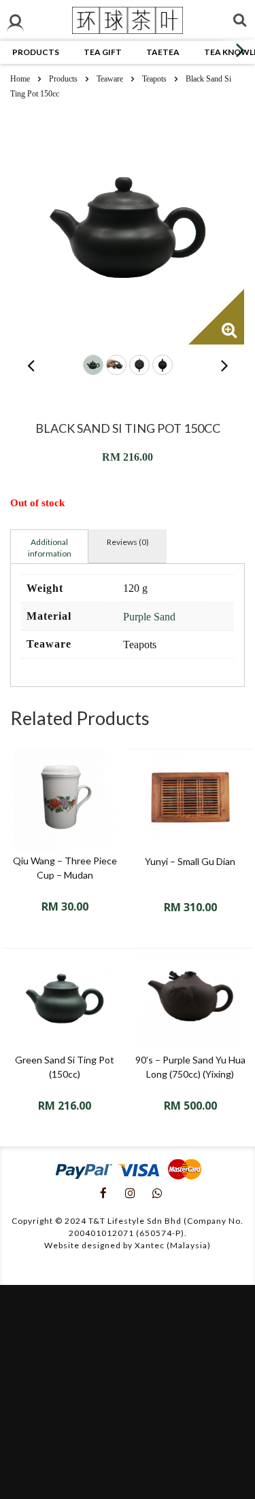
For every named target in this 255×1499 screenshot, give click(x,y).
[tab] (49, 546)
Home (20, 79)
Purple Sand (149, 616)
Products (35, 52)
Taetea (163, 52)
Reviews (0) (128, 542)
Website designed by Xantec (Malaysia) (127, 1245)
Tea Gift (103, 52)
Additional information (49, 548)
